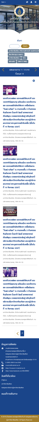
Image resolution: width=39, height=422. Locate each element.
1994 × (24, 58)
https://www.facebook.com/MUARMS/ (17, 371)
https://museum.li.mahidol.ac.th (15, 368)
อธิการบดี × (12, 61)
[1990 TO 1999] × (22, 61)
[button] (27, 2)
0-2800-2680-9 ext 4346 (13, 362)
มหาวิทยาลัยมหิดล (7, 384)
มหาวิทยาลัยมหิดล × (14, 58)
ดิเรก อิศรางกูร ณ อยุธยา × (16, 54)
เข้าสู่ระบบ (4, 380)
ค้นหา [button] (3, 2)
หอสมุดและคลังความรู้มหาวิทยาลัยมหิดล (13, 387)
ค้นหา (25, 46)
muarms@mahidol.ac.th (13, 365)
